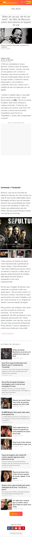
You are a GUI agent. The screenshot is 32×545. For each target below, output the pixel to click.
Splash (16, 8)
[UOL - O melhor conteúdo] (3, 2)
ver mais (15, 514)
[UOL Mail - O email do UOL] (22, 2)
